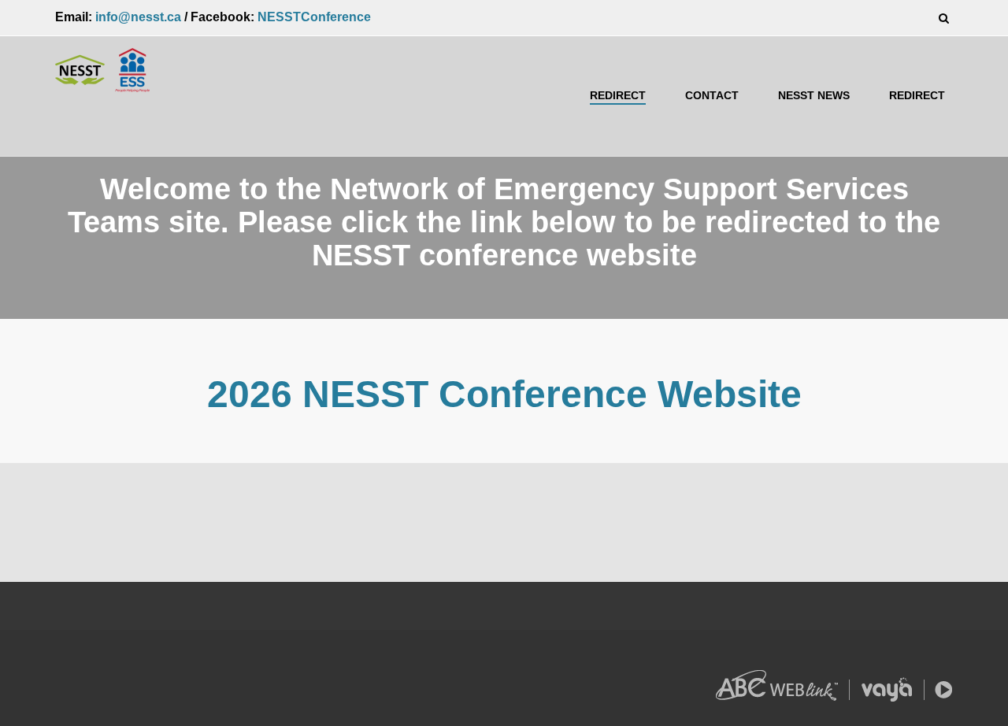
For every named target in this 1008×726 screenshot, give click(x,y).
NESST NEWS (814, 95)
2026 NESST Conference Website (504, 394)
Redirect (618, 95)
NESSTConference (314, 17)
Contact (712, 95)
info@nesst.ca (138, 17)
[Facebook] (59, 661)
